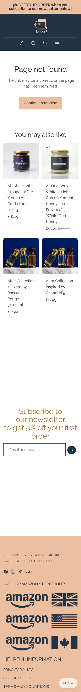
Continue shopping (40, 103)
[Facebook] (5, 571)
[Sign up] (71, 450)
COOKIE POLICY (17, 678)
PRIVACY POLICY (18, 670)
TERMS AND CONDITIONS (26, 686)
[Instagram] (13, 571)
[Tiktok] (20, 571)
